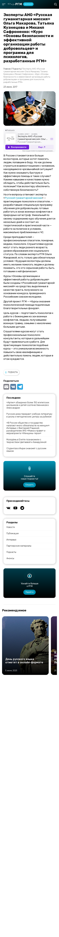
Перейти (29, 592)
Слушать (29, 485)
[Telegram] (20, 387)
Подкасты (13, 372)
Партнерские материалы (18, 546)
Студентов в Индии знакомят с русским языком (26, 449)
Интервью (11, 539)
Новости (10, 527)
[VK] (13, 387)
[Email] (6, 387)
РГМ (23, 4)
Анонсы (10, 558)
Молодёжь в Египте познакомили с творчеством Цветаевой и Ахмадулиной (26, 440)
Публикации (12, 533)
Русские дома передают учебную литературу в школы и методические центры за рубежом (29, 415)
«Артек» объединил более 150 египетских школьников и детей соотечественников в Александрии (27, 405)
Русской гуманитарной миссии (23, 197)
